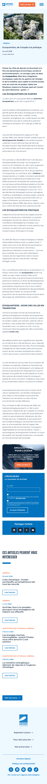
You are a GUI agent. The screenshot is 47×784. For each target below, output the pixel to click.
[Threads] (29, 769)
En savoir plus (20, 498)
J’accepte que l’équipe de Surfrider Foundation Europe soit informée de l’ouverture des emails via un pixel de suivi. (23, 504)
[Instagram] (11, 769)
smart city (14, 332)
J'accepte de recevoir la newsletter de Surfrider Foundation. (23, 497)
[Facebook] (23, 769)
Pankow (36, 173)
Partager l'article (23, 524)
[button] (14, 530)
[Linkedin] (17, 769)
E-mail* (10, 486)
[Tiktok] (36, 769)
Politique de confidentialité (23, 764)
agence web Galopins (30, 775)
